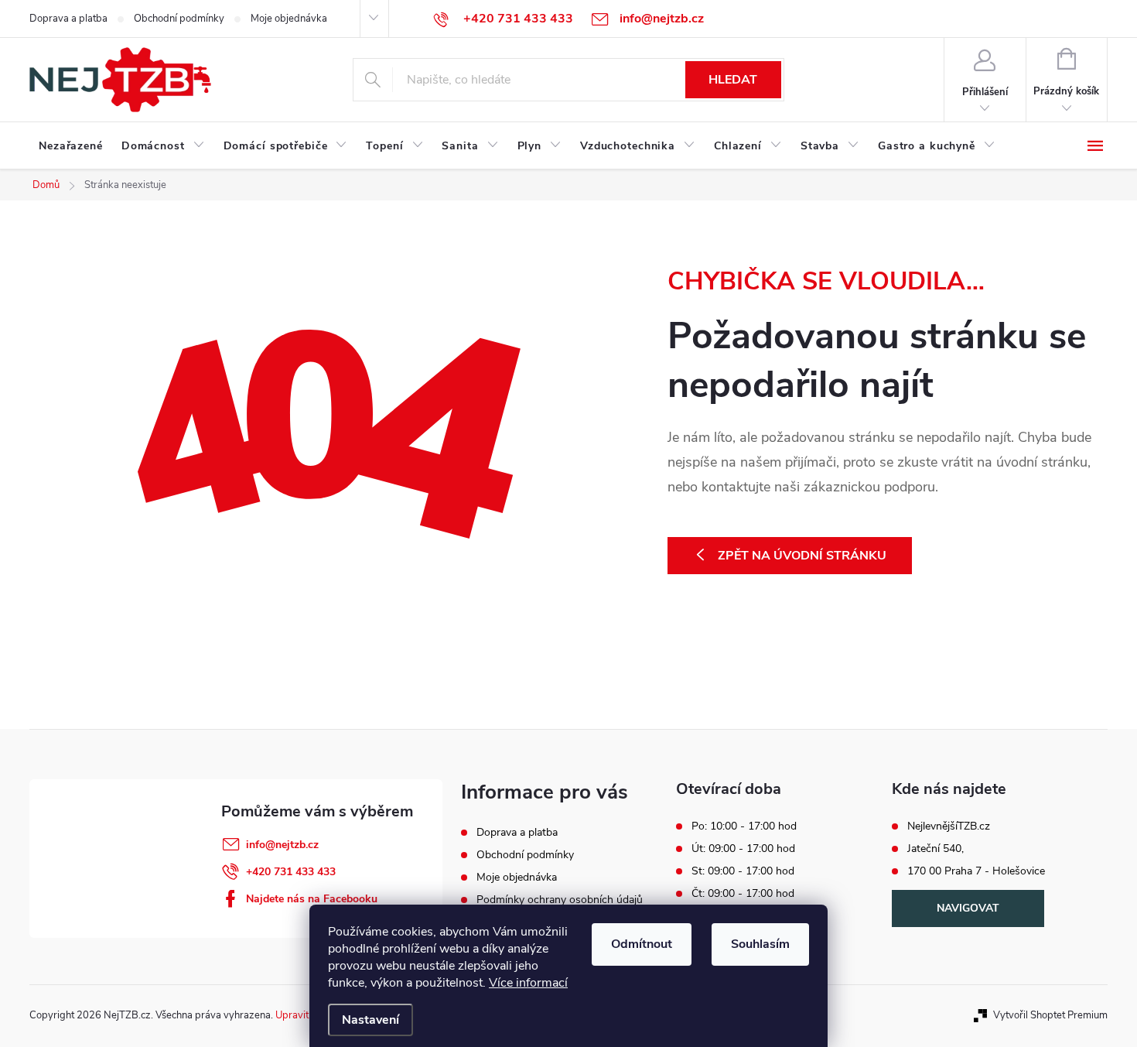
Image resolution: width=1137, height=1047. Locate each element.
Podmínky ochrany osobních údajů (559, 899)
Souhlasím (760, 944)
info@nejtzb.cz (282, 844)
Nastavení (370, 1019)
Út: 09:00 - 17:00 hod (743, 849)
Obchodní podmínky (179, 19)
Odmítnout (641, 944)
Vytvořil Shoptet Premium (1050, 1015)
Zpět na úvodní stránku (802, 555)
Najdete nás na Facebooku (311, 898)
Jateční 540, (935, 849)
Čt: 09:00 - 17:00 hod (742, 894)
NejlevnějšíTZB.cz (948, 826)
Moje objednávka (289, 19)
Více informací (528, 982)
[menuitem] (70, 146)
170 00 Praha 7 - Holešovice (976, 871)
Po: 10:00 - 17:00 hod (744, 826)
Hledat (732, 79)
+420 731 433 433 (291, 871)
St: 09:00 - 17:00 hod (742, 871)
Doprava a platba (68, 19)
